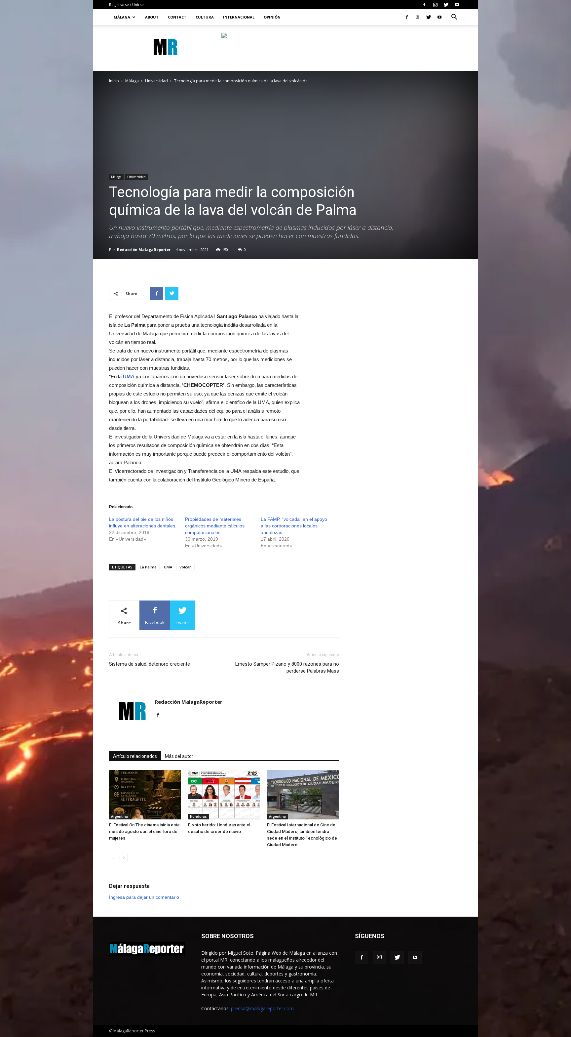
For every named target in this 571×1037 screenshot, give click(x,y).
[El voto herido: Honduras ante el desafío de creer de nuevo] (224, 794)
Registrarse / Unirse (126, 4)
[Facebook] (424, 4)
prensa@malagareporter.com (262, 1008)
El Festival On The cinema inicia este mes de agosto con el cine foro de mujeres (144, 831)
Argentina (119, 816)
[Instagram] (435, 4)
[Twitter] (446, 4)
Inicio (114, 81)
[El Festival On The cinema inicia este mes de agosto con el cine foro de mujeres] (145, 794)
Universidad (156, 81)
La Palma (148, 566)
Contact (177, 17)
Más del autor (179, 756)
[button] (454, 18)
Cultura (205, 17)
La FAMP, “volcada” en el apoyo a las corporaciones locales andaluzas (294, 526)
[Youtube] (457, 4)
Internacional (238, 17)
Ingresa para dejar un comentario (144, 897)
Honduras (198, 816)
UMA (168, 566)
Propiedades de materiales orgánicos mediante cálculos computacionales (215, 526)
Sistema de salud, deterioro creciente (149, 664)
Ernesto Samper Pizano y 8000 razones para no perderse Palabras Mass (287, 667)
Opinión (272, 17)
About (152, 17)
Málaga (122, 17)
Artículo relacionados (135, 756)
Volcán (185, 566)
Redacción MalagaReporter (144, 249)
